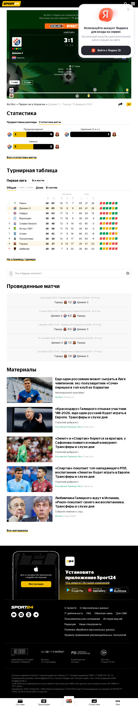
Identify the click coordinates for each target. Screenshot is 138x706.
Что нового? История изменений (87, 582)
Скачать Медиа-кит (64, 678)
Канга (60, 69)
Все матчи (38, 180)
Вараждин (25, 218)
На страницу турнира (21, 259)
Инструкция (36, 584)
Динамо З (17, 53)
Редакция (70, 624)
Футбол (47, 15)
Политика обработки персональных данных (89, 629)
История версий (112, 618)
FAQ (89, 613)
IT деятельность (73, 613)
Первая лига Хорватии (32, 104)
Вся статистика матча (22, 157)
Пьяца (60, 72)
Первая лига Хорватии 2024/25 (68, 15)
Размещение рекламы (22, 678)
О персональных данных (94, 607)
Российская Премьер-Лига (68, 427)
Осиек (23, 233)
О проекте (70, 607)
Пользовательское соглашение (82, 618)
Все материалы (17, 530)
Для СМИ (121, 613)
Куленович (58, 74)
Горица (23, 243)
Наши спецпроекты (90, 624)
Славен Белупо (28, 223)
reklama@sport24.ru (44, 678)
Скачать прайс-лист (84, 678)
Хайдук (23, 213)
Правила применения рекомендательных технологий (95, 634)
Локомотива (26, 238)
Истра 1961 (26, 228)
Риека (22, 203)
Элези (77, 66)
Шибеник (24, 248)
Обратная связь (103, 613)
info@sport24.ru (19, 681)
